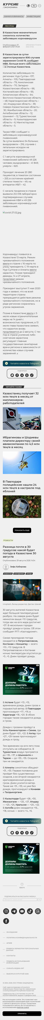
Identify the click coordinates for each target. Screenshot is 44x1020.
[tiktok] (30, 911)
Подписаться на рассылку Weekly (20, 896)
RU (34, 6)
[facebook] (6, 921)
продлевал (9, 279)
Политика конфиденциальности (21, 938)
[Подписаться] (39, 899)
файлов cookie (23, 1007)
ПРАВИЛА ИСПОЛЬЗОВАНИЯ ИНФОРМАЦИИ (18, 962)
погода (29, 574)
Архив (9, 943)
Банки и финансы (14, 16)
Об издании (11, 932)
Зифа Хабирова (18, 567)
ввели (6, 263)
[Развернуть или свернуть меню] (39, 5)
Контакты (10, 956)
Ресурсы (9, 26)
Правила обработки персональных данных (22, 949)
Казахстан (8, 574)
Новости (8, 540)
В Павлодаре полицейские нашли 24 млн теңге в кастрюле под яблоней (21, 486)
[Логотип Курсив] (10, 4)
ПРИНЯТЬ (22, 1014)
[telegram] (14, 911)
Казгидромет (19, 574)
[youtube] (22, 911)
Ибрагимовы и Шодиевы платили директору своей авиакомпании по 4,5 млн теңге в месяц (21, 442)
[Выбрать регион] (28, 5)
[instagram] (6, 911)
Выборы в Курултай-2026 (17, 974)
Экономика (10, 7)
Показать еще (22, 530)
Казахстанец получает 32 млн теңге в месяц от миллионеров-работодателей (21, 398)
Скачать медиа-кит (15, 968)
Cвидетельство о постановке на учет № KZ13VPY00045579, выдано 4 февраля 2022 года (19, 995)
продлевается (11, 331)
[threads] (38, 911)
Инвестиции (33, 16)
